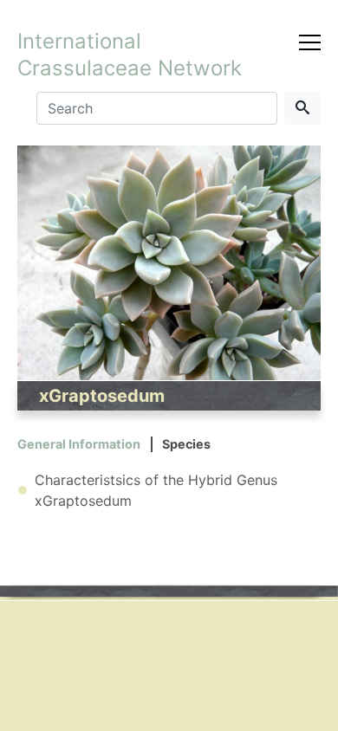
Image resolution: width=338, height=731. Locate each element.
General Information (78, 444)
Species (186, 444)
